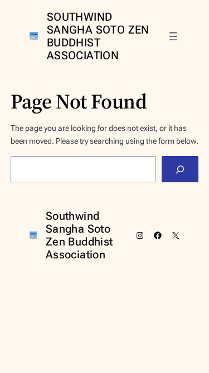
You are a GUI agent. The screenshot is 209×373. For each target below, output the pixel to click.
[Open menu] (173, 36)
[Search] (180, 169)
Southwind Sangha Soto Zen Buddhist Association (98, 36)
